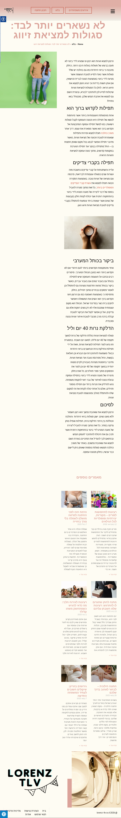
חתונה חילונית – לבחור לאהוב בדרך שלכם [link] (105, 689)
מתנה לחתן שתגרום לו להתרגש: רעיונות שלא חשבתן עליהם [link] (105, 605)
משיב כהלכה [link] (107, 133)
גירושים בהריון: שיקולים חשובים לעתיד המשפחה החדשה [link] (77, 691)
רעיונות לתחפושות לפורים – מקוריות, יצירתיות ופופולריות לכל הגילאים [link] (105, 517)
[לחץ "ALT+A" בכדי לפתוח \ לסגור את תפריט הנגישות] (4, 814)
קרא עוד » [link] (113, 574)
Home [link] (80, 44)
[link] (112, 11)
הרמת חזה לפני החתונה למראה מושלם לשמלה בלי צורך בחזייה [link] (75, 517)
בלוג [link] (74, 44)
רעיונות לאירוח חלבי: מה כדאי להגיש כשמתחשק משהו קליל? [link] (74, 607)
